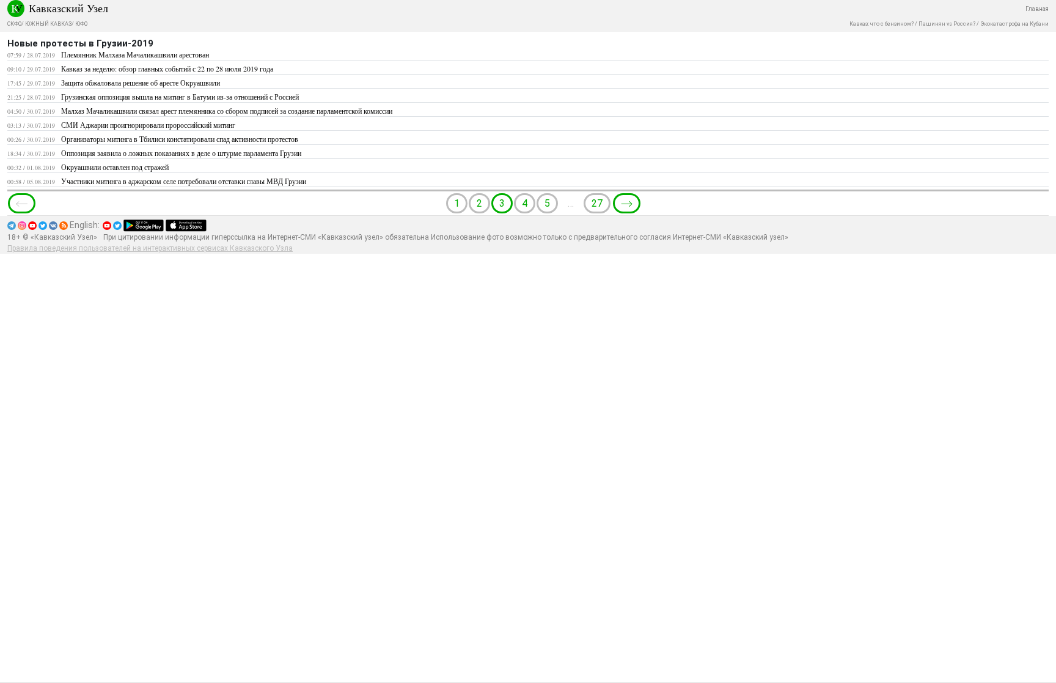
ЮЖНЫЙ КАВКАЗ (48, 24)
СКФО (14, 24)
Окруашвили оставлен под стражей (115, 167)
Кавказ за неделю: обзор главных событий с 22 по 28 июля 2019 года (167, 68)
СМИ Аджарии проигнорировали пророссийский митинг (148, 125)
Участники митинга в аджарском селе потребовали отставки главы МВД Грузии (183, 181)
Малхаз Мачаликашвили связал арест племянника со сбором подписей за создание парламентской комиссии (226, 111)
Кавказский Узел (68, 8)
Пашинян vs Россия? (947, 24)
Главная (1037, 9)
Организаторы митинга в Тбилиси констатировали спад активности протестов (179, 139)
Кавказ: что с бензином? (881, 24)
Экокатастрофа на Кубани (1014, 24)
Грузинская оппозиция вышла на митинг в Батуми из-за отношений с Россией (180, 97)
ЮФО (81, 24)
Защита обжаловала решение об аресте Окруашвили (140, 82)
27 (597, 203)
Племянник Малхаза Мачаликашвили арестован (135, 54)
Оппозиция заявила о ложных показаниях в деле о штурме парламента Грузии (181, 153)
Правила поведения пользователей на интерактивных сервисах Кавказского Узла (150, 248)
